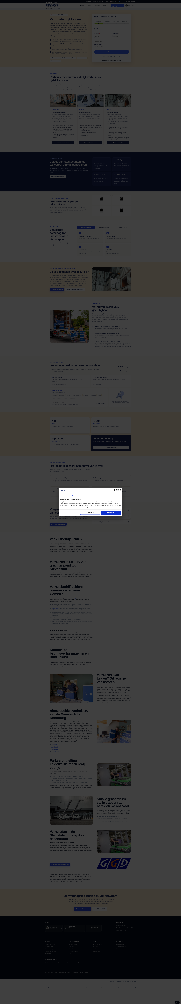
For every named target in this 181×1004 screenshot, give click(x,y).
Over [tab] (112, 495)
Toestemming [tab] (69, 495)
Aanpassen (89, 512)
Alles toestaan (110, 512)
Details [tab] (90, 495)
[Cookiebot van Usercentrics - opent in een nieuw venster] (114, 490)
